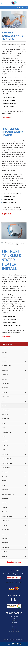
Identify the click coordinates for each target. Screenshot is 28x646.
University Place (14, 631)
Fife (14, 618)
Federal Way (14, 616)
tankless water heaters (9, 71)
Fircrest (14, 620)
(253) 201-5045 (21, 7)
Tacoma (14, 629)
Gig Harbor (14, 622)
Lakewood (14, 625)
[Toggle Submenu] (25, 348)
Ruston (14, 627)
